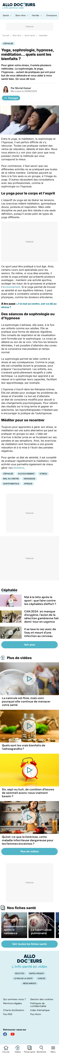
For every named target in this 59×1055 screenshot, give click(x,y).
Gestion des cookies (41, 999)
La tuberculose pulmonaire (41, 931)
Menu (53, 1052)
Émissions (51, 15)
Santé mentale (11, 483)
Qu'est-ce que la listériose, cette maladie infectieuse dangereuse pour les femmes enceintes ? (27, 840)
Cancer (41, 978)
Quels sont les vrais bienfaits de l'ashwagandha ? (23, 747)
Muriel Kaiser (23, 88)
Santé (6, 15)
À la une (5, 1052)
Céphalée (43, 35)
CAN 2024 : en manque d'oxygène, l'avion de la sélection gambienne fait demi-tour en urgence (41, 617)
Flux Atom (35, 1014)
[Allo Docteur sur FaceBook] (5, 1034)
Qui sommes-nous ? (14, 999)
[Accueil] (29, 961)
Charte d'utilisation (13, 1010)
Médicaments (29, 983)
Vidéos (18, 1052)
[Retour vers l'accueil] (29, 5)
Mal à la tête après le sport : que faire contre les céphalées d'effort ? (40, 600)
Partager (13, 98)
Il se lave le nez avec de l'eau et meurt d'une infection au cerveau (40, 632)
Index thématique (40, 1010)
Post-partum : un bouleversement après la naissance (15, 926)
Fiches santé (29, 1052)
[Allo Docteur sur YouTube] (12, 1034)
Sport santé (30, 35)
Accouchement (26, 474)
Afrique (28, 483)
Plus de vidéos (19, 658)
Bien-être (21, 15)
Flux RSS (7, 1014)
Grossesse (29, 478)
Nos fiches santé (21, 908)
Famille (35, 15)
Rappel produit (36, 973)
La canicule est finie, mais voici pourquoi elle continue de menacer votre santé (26, 701)
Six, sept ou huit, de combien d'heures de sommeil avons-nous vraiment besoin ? (28, 793)
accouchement (11, 286)
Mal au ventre (11, 478)
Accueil (6, 35)
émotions (18, 467)
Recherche (41, 1052)
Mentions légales (12, 1003)
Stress (43, 474)
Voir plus (29, 644)
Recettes (19, 973)
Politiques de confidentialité (38, 1005)
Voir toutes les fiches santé (29, 944)
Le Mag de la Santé (23, 978)
